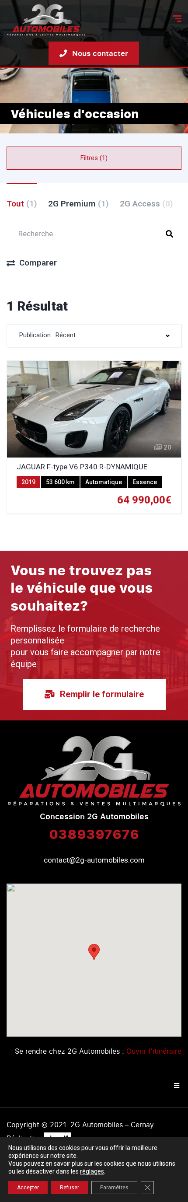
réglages (92, 1171)
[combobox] (94, 335)
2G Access (146, 204)
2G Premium (78, 204)
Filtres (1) (94, 158)
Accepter (28, 1188)
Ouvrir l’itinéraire (153, 1051)
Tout (22, 204)
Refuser (69, 1188)
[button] (94, 952)
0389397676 (94, 834)
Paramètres (114, 1188)
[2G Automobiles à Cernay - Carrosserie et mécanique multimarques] (46, 19)
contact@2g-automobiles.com (94, 860)
